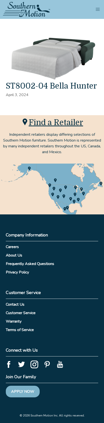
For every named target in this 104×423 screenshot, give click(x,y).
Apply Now (22, 391)
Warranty (14, 321)
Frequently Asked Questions (30, 263)
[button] (97, 9)
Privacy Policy (17, 272)
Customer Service (21, 313)
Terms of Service (20, 329)
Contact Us (15, 304)
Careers (12, 246)
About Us (14, 255)
